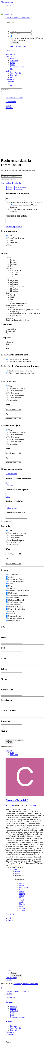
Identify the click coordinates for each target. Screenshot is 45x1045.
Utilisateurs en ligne (17, 67)
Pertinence (14, 755)
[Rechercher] (2, 94)
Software (33, 805)
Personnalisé (13, 400)
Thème (8, 971)
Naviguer (9, 56)
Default (13, 973)
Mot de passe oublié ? (18, 47)
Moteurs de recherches (16, 609)
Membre (11, 586)
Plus (11, 69)
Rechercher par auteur (14, 227)
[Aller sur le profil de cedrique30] (25, 795)
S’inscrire (9, 50)
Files (10, 245)
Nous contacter (11, 978)
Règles (12, 63)
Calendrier (14, 61)
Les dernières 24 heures (17, 388)
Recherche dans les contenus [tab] (16, 187)
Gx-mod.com (10, 54)
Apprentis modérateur (16, 579)
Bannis (10, 584)
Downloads (10, 81)
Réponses (10, 485)
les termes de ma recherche (20, 371)
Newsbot (11, 614)
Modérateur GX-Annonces (18, 595)
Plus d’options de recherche (11, 183)
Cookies (9, 980)
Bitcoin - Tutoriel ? (17, 800)
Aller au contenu (7, 2)
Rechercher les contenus (14, 740)
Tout (10, 236)
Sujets (10, 240)
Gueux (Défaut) (16, 975)
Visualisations (11, 508)
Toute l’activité (15, 73)
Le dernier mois (14, 393)
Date (12, 753)
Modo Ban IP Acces (15, 607)
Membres (7, 522)
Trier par (9, 751)
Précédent (13, 1007)
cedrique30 (10, 805)
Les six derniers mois (16, 395)
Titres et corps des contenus (18, 359)
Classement (10, 79)
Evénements (12, 243)
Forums (13, 59)
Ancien (11, 577)
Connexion (14, 42)
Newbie (11, 611)
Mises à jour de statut (16, 238)
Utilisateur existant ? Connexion (18, 18)
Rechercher (14, 75)
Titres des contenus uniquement (19, 362)
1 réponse (13, 869)
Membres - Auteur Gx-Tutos (18, 591)
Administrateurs (14, 575)
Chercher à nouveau (8, 179)
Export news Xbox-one (14, 98)
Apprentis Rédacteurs (16, 581)
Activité (8, 71)
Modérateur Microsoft (16, 600)
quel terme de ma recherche (22, 373)
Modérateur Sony (14, 604)
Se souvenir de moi (17, 38)
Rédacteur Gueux (14, 616)
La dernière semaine (15, 391)
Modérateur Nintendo (16, 602)
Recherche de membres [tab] (14, 189)
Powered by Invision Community (26, 984)
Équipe (12, 65)
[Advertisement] (22, 133)
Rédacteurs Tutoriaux (16, 618)
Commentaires (11, 474)
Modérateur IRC (14, 598)
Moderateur (12, 593)
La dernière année (14, 398)
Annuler (9, 743)
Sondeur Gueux (14, 621)
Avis (8, 497)
